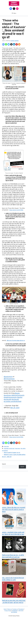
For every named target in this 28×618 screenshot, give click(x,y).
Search (4, 464)
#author (19, 397)
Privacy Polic (7, 610)
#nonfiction (7, 395)
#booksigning (8, 376)
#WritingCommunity (17, 395)
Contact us (15, 609)
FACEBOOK (14, 610)
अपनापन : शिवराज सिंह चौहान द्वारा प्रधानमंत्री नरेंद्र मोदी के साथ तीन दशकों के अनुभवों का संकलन (13, 509)
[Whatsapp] (6, 44)
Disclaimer (21, 609)
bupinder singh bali (9, 448)
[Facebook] (3, 44)
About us (9, 609)
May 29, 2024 (14, 407)
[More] (19, 44)
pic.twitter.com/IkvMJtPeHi (12, 401)
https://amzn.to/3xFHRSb (16, 210)
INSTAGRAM (14, 612)
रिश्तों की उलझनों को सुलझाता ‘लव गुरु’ (12, 452)
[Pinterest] (16, 44)
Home (5, 609)
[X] (11, 44)
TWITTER (20, 610)
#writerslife (7, 399)
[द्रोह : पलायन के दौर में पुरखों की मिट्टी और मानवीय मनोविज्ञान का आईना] (14, 567)
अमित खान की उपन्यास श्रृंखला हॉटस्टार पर (16, 340)
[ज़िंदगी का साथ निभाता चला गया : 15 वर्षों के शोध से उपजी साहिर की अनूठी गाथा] (14, 544)
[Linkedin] (14, 44)
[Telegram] (8, 44)
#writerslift (15, 399)
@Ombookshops (9, 378)
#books (17, 393)
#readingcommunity (10, 397)
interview (6, 446)
